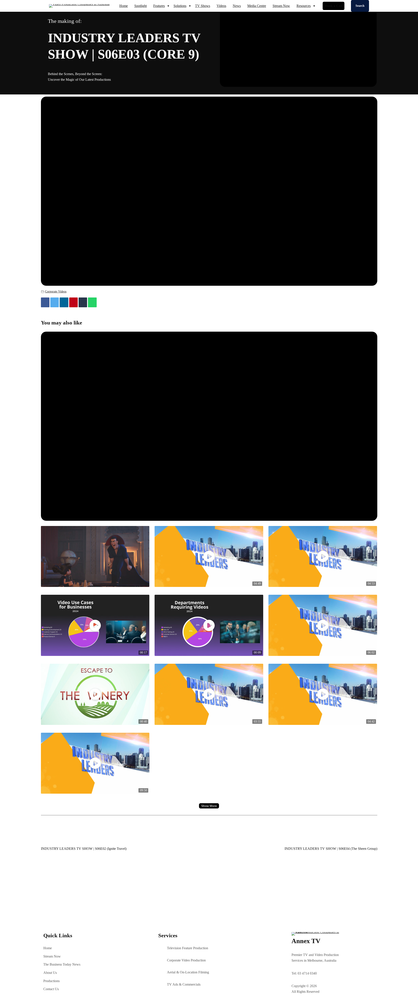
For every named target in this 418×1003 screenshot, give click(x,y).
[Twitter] (54, 302)
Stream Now (281, 6)
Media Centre (256, 6)
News (237, 6)
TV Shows (202, 6)
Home (123, 6)
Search (360, 5)
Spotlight (140, 6)
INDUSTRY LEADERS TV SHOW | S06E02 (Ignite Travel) (83, 848)
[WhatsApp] (92, 302)
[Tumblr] (83, 302)
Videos (221, 6)
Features (159, 6)
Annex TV (306, 940)
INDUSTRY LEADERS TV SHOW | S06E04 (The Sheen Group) (331, 848)
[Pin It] (73, 302)
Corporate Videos (55, 291)
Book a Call (333, 6)
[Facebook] (45, 302)
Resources (304, 6)
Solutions (180, 6)
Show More (209, 806)
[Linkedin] (64, 302)
